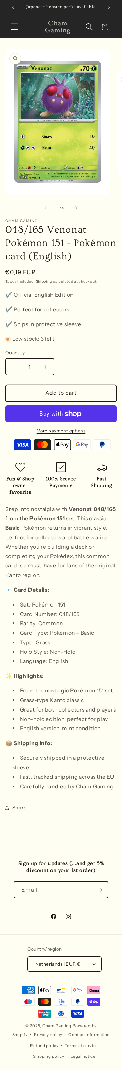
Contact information (89, 1034)
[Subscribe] (100, 889)
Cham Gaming (57, 1025)
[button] (14, 27)
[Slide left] (45, 207)
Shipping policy (48, 1056)
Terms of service (81, 1045)
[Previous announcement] (12, 7)
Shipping (44, 281)
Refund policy (44, 1045)
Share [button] (19, 808)
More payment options (61, 430)
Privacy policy (48, 1034)
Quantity (15, 352)
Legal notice (83, 1056)
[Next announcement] (109, 7)
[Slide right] (76, 207)
